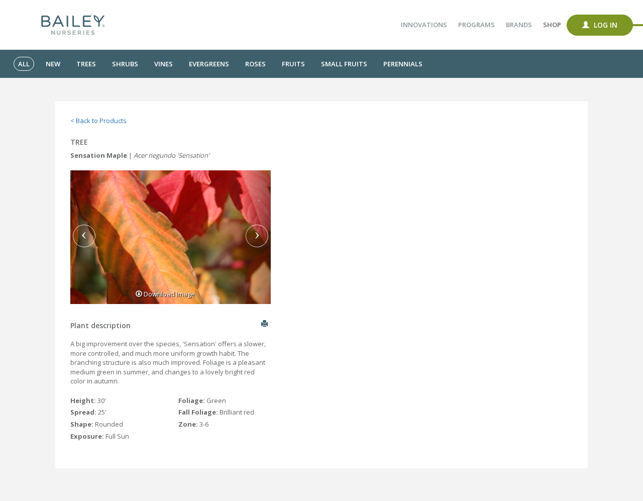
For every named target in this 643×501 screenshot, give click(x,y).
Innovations (424, 24)
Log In (604, 25)
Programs (476, 24)
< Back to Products (98, 120)
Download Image (168, 293)
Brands (519, 24)
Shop (552, 24)
